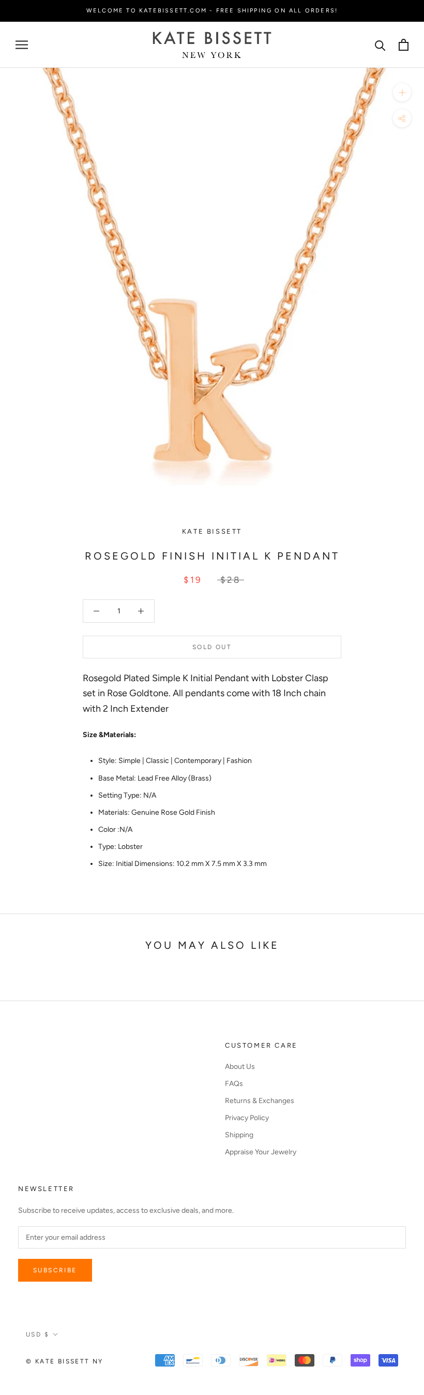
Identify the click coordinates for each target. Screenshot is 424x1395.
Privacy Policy (247, 1117)
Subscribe (55, 1270)
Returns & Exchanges (259, 1100)
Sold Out (212, 647)
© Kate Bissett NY (64, 1361)
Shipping (239, 1134)
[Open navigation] (22, 44)
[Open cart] (403, 45)
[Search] (380, 44)
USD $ (37, 1334)
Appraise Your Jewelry (260, 1152)
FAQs (234, 1083)
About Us (240, 1066)
